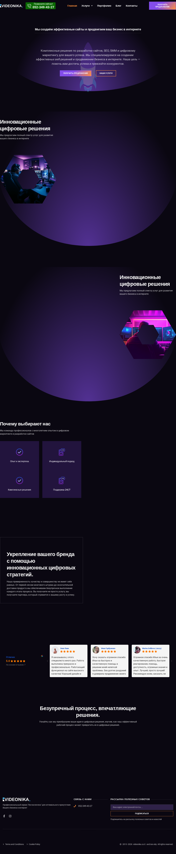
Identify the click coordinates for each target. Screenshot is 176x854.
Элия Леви (64, 648)
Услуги (86, 5)
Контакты (131, 5)
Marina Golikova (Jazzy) (152, 648)
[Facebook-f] (4, 816)
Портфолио (104, 5)
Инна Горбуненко (108, 648)
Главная (72, 5)
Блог (118, 5)
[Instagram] (10, 816)
